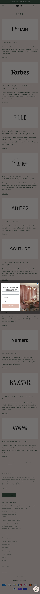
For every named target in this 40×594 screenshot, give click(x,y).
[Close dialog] (37, 284)
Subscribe (11, 305)
